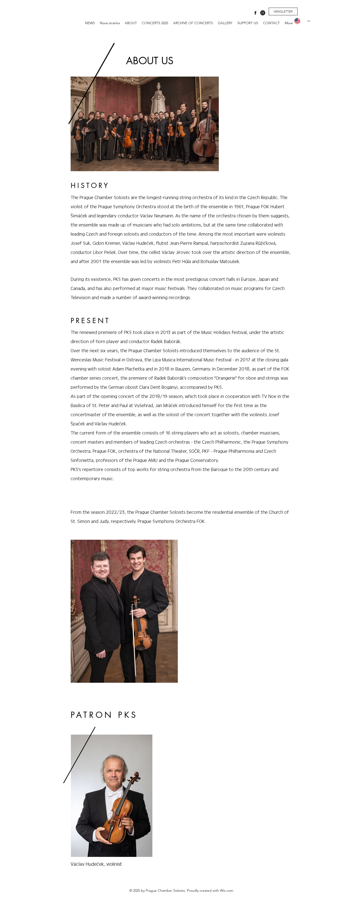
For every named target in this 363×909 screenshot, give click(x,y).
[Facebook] (255, 12)
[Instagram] (262, 12)
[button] (283, 11)
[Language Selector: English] (300, 21)
